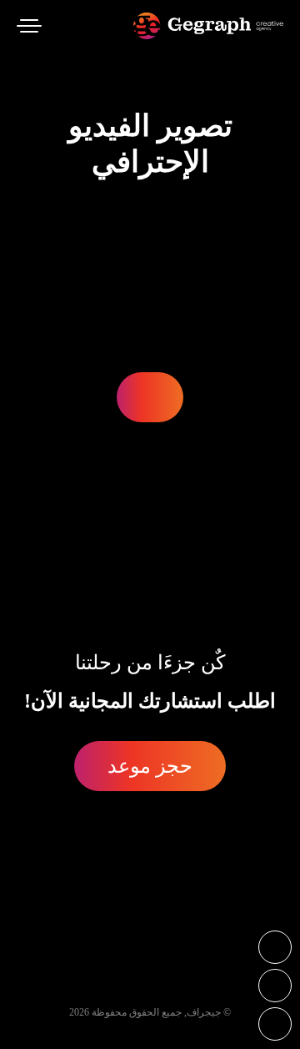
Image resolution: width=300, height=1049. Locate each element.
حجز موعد (150, 766)
